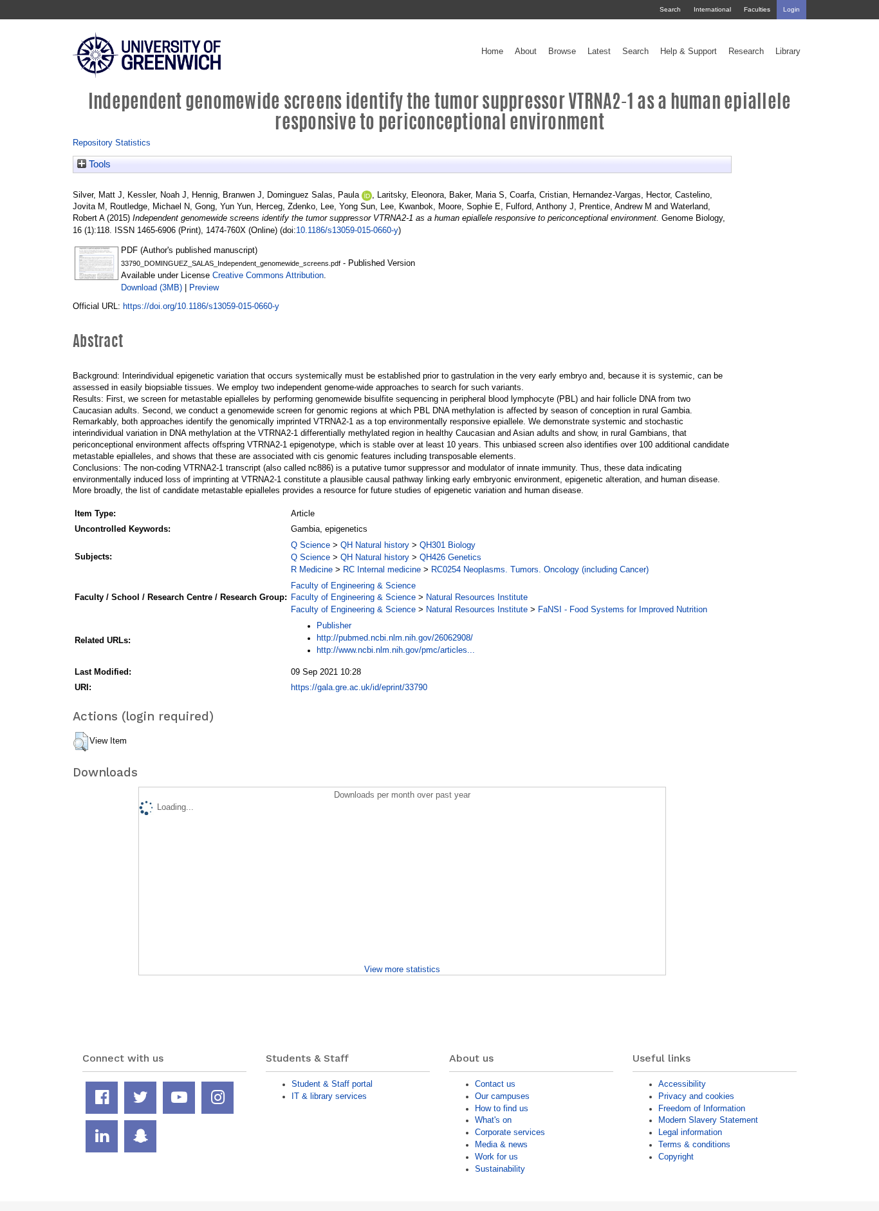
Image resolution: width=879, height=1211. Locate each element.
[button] (80, 741)
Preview (204, 287)
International (712, 9)
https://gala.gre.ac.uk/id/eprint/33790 (359, 687)
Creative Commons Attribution (268, 275)
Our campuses (502, 1096)
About (526, 51)
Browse (562, 51)
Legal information (690, 1132)
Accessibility (682, 1084)
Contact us (495, 1084)
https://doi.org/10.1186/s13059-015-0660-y (201, 306)
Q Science (310, 545)
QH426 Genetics (450, 557)
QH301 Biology (448, 545)
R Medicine (312, 569)
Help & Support (688, 51)
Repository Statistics (112, 142)
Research (746, 51)
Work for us (496, 1156)
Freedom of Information (701, 1108)
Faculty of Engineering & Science (353, 585)
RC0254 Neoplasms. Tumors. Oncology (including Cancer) (540, 569)
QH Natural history (374, 545)
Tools (98, 164)
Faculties (757, 9)
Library (787, 51)
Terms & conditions (694, 1144)
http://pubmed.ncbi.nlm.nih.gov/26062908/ (395, 638)
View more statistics (402, 969)
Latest (599, 51)
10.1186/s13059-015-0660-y (347, 230)
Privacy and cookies (696, 1096)
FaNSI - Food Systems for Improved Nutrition (622, 609)
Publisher (334, 625)
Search (670, 9)
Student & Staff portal (332, 1084)
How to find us (501, 1108)
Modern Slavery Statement (708, 1120)
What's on (493, 1120)
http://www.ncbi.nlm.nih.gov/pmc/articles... (396, 650)
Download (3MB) (151, 287)
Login (791, 9)
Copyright (676, 1156)
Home (492, 51)
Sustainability (500, 1169)
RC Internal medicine (382, 569)
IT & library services (329, 1096)
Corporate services (510, 1132)
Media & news (501, 1144)
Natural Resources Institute (477, 597)
